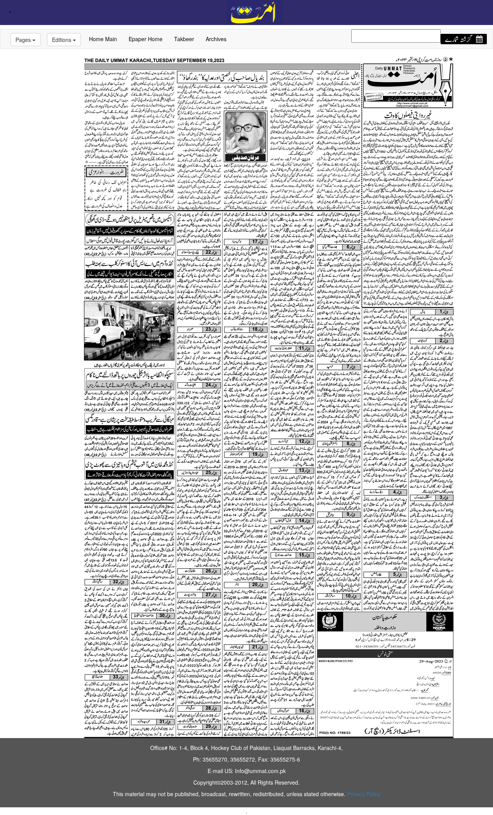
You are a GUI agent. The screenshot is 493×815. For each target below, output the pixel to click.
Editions (62, 39)
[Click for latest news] (254, 11)
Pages (23, 39)
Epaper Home (146, 39)
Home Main (103, 39)
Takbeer (184, 39)
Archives (216, 39)
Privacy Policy (364, 794)
